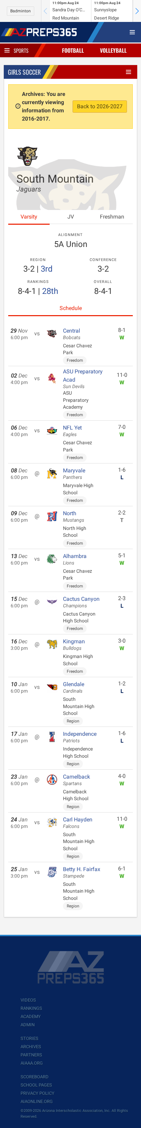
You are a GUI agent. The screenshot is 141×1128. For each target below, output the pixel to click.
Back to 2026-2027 (100, 106)
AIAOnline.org (37, 1101)
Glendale (73, 687)
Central (71, 333)
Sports (21, 50)
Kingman (74, 644)
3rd (47, 269)
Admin (28, 1024)
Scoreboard (35, 1076)
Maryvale (74, 473)
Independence (80, 737)
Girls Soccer (24, 71)
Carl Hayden (77, 822)
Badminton (20, 11)
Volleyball (113, 50)
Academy (31, 1016)
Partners (31, 1054)
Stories (29, 1038)
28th (50, 291)
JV (70, 216)
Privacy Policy (37, 1093)
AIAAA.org (32, 1063)
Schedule (71, 308)
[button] (137, 11)
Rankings (31, 1008)
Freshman (112, 216)
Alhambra (75, 559)
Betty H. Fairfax (81, 872)
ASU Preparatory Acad (83, 378)
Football (73, 50)
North (73, 516)
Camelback (76, 779)
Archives (31, 1046)
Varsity (29, 216)
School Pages (36, 1085)
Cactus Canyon (81, 602)
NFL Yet (72, 430)
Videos (28, 1000)
